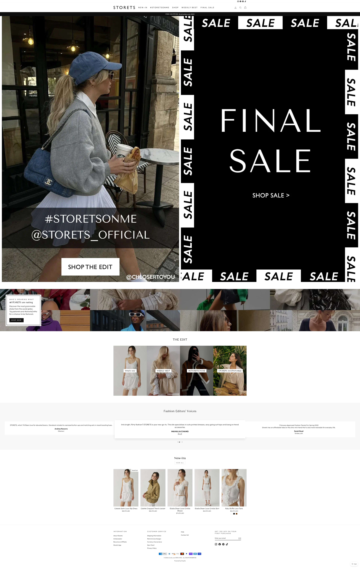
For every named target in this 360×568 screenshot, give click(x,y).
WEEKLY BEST (190, 7)
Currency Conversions (154, 542)
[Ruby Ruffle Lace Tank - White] (231, 514)
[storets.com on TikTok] (227, 544)
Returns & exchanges (154, 539)
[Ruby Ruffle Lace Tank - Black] (234, 514)
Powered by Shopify (180, 561)
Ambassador (117, 539)
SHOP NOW (16, 320)
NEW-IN (142, 7)
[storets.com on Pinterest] (223, 544)
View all (180, 462)
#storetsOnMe (159, 7)
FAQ (182, 532)
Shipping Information (154, 536)
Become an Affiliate (120, 542)
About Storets (118, 536)
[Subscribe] (239, 538)
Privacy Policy (152, 548)
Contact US (185, 535)
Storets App (117, 545)
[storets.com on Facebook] (220, 544)
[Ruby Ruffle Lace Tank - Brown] (236, 514)
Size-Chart (150, 545)
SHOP (175, 7)
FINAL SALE (207, 7)
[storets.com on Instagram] (216, 544)
